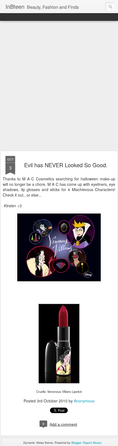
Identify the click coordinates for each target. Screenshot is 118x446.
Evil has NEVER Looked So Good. (66, 165)
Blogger (76, 442)
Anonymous (84, 401)
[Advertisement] (59, 86)
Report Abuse (92, 442)
